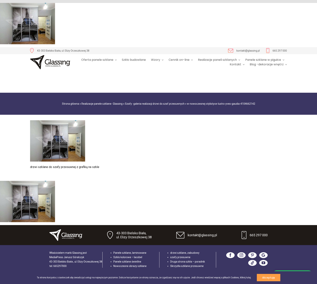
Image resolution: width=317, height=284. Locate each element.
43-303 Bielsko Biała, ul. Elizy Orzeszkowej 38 (63, 50)
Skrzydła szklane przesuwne (187, 266)
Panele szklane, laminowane (129, 252)
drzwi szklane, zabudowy (184, 252)
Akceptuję (268, 277)
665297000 (60, 266)
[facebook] (230, 255)
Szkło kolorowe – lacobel (127, 257)
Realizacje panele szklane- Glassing (102, 103)
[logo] (50, 62)
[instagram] (241, 255)
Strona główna (70, 103)
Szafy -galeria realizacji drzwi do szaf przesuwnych (155, 103)
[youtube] (263, 263)
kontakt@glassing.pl (248, 50)
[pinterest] (252, 255)
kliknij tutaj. (245, 277)
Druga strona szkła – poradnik (187, 261)
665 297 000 (280, 50)
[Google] (263, 255)
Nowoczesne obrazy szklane (130, 266)
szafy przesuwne (180, 257)
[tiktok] (252, 263)
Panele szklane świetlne (127, 261)
